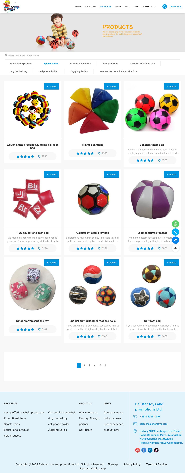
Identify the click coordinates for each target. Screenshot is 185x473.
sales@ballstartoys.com (154, 423)
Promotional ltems (80, 63)
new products (110, 63)
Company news (113, 412)
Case (135, 6)
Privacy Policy (131, 464)
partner (83, 424)
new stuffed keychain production (118, 71)
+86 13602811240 (150, 416)
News (118, 6)
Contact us (149, 6)
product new (111, 429)
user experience (113, 424)
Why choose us (88, 412)
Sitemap (113, 464)
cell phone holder (49, 71)
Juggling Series (79, 71)
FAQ (127, 6)
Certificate (85, 429)
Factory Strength (89, 418)
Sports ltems (33, 55)
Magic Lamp (98, 468)
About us (90, 6)
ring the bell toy (18, 71)
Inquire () (176, 6)
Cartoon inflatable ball (142, 63)
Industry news (112, 418)
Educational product (21, 63)
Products (105, 6)
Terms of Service (156, 464)
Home (77, 6)
